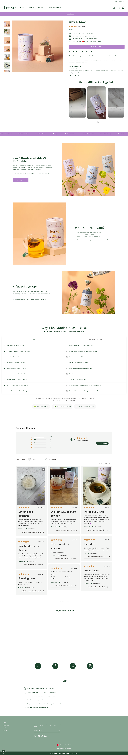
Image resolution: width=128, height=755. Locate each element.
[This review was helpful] (39, 532)
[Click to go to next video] (98, 122)
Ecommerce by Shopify (66, 748)
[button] (3, 751)
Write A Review (102, 443)
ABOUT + (41, 7)
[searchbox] (22, 459)
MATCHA (32, 7)
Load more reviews (64, 602)
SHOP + (22, 7)
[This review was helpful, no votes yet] (104, 557)
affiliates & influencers (8, 728)
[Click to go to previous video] (94, 122)
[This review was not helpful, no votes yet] (42, 532)
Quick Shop (18, 642)
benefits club (6, 725)
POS (58, 748)
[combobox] (39, 459)
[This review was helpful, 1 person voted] (104, 587)
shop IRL (5, 730)
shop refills (20, 180)
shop (4, 722)
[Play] (97, 103)
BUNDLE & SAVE (55, 7)
